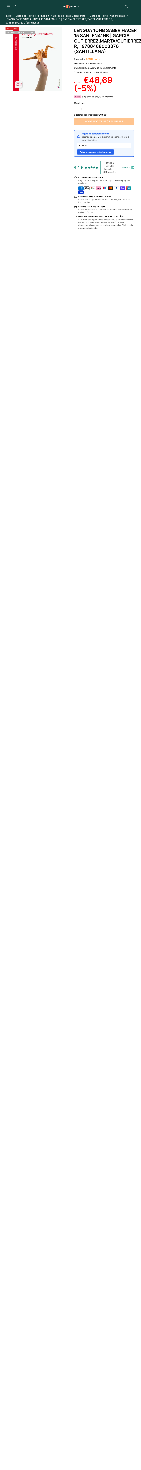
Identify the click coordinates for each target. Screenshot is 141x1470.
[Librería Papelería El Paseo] (70, 6)
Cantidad (79, 103)
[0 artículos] (132, 6)
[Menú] (9, 6)
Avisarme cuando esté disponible (95, 152)
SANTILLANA (93, 59)
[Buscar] (15, 6)
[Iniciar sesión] (126, 6)
